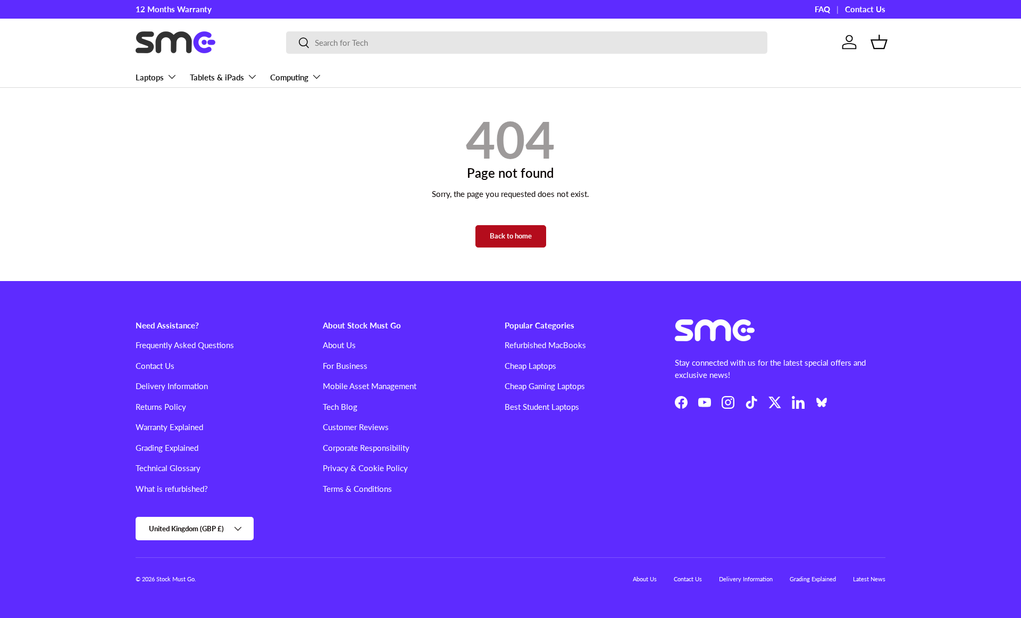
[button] (879, 42)
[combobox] (526, 42)
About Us (339, 345)
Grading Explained (167, 447)
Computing (289, 77)
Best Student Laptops (542, 406)
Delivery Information (172, 386)
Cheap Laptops (530, 365)
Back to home (511, 236)
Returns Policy (161, 406)
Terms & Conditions (357, 488)
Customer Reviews (356, 427)
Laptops (150, 77)
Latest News (869, 578)
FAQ (822, 9)
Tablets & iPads (217, 77)
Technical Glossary (168, 468)
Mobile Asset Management (369, 386)
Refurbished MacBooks (545, 345)
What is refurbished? (172, 488)
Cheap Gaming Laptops (545, 386)
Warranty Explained (169, 427)
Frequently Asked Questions (185, 345)
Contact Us (865, 9)
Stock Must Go (175, 578)
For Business (345, 365)
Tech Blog (340, 406)
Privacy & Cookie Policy (365, 468)
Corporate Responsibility (366, 447)
